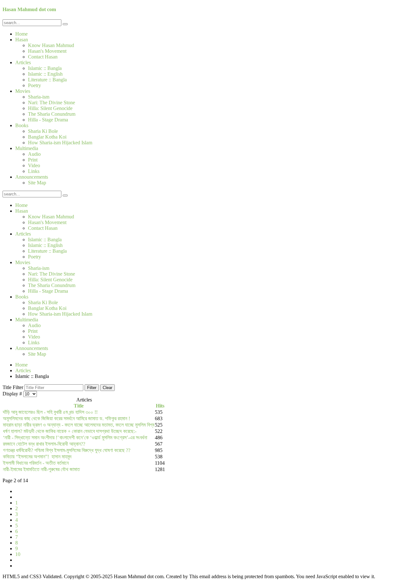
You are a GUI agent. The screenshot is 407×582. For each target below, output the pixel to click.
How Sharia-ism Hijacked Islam (60, 142)
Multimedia (26, 148)
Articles (23, 62)
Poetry (34, 85)
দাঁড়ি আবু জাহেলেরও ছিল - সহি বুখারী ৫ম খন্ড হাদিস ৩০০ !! (50, 412)
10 (17, 554)
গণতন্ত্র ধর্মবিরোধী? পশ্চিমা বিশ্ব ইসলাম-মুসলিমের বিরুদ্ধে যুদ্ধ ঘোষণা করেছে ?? (66, 450)
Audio (34, 154)
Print (33, 159)
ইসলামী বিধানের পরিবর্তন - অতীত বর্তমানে (36, 463)
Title (79, 405)
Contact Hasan (43, 56)
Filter (91, 387)
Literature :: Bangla (47, 79)
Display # (13, 393)
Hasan (21, 39)
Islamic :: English (45, 74)
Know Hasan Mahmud (51, 45)
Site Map (37, 182)
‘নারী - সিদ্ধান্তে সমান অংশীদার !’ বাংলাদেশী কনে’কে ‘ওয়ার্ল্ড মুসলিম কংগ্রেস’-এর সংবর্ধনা (75, 437)
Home (21, 34)
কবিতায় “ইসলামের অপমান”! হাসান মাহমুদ (37, 456)
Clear (107, 387)
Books (21, 125)
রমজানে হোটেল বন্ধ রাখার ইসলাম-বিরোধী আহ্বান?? (44, 444)
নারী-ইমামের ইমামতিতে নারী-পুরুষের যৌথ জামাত (41, 469)
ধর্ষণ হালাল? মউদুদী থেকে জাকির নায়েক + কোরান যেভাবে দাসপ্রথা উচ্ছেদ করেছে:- (69, 431)
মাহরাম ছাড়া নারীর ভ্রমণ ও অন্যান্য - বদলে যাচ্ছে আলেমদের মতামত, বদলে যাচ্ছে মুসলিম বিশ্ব (78, 425)
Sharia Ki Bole (43, 131)
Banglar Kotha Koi (47, 137)
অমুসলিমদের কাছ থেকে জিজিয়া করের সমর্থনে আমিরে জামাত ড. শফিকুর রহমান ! (66, 418)
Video (34, 165)
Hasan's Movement (47, 51)
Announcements (31, 177)
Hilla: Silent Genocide (50, 108)
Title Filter (13, 387)
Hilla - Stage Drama (48, 119)
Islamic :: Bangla (45, 68)
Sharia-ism (38, 96)
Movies (22, 91)
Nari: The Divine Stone (51, 102)
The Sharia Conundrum (51, 114)
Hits (160, 405)
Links (33, 171)
